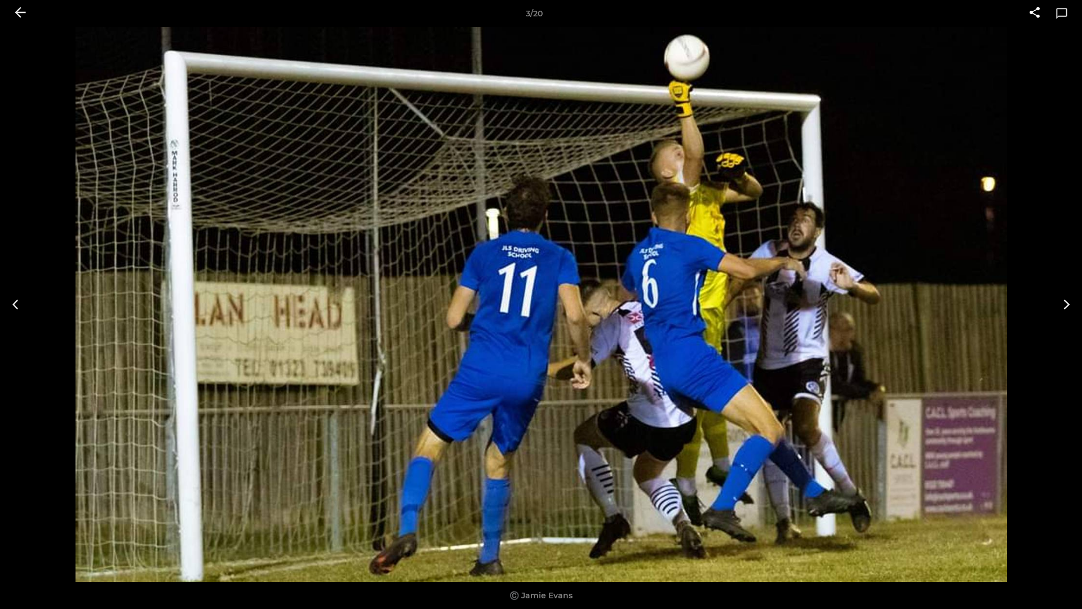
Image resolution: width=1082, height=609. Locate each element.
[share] (1034, 13)
